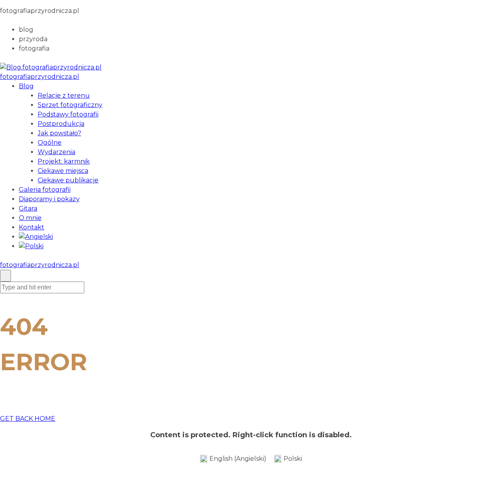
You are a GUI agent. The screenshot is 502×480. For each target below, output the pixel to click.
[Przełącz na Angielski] (60, 237)
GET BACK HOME (27, 418)
